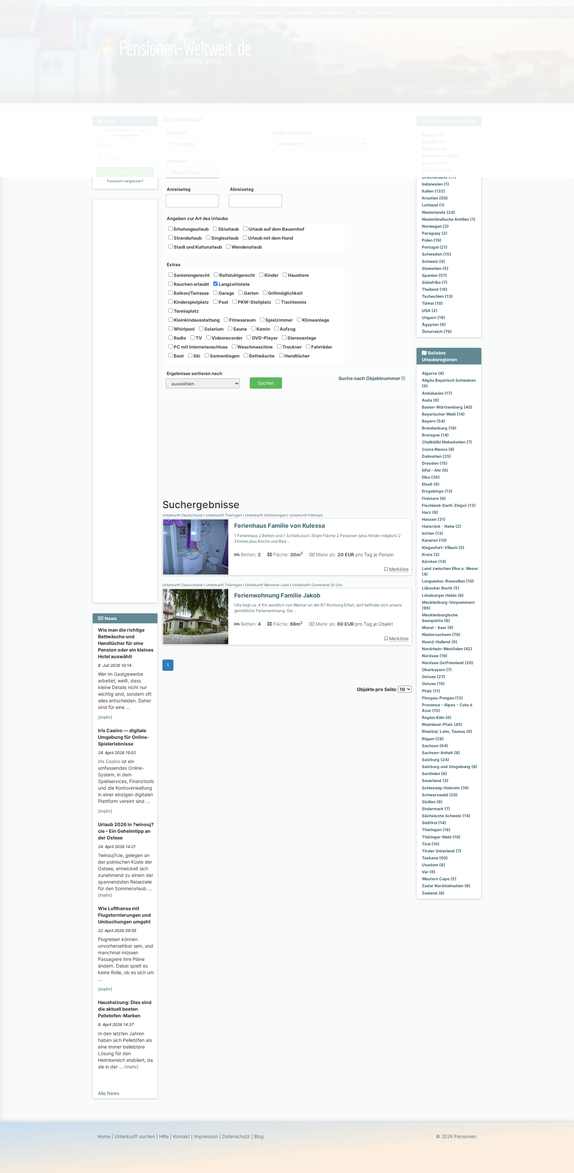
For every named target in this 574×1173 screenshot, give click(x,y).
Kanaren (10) (434, 540)
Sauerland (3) (435, 780)
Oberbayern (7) (437, 669)
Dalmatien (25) (436, 456)
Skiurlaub (228, 229)
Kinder (270, 275)
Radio (179, 338)
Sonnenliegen (224, 355)
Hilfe (164, 1136)
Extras (173, 264)
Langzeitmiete (234, 284)
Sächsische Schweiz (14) (446, 815)
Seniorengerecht (191, 275)
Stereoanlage (301, 338)
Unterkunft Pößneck (305, 515)
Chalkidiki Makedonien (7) (447, 441)
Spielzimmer (278, 320)
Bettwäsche (261, 355)
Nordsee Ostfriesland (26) (447, 662)
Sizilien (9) (432, 801)
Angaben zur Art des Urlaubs (197, 218)
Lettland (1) (433, 204)
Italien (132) (433, 191)
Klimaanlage (315, 320)
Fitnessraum (242, 320)
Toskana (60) (435, 857)
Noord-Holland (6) (439, 641)
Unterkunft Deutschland (183, 515)
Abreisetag (241, 189)
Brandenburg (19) (439, 428)
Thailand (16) (434, 289)
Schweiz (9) (433, 261)
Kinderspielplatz (191, 302)
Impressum (206, 1136)
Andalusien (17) (437, 393)
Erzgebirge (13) (437, 491)
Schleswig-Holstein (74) (445, 787)
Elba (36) (431, 477)
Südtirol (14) (434, 822)
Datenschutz (236, 1136)
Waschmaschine (254, 347)
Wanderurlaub (246, 247)
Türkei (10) (432, 303)
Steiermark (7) (436, 808)
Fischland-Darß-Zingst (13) (449, 505)
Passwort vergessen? (125, 181)
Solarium (213, 329)
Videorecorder (226, 338)
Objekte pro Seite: (377, 689)
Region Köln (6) (436, 717)
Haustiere (298, 275)
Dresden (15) (434, 463)
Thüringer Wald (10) (441, 836)
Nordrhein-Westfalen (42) (447, 648)
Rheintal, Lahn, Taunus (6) (447, 731)
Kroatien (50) (435, 198)
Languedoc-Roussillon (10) (448, 581)
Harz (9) (430, 512)
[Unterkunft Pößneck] (196, 547)
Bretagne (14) (435, 434)
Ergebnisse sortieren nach (194, 373)
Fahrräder (321, 347)
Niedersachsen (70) (441, 634)
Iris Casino (109, 761)
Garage (226, 293)
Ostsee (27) (433, 676)
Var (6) (428, 871)
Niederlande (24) (438, 212)
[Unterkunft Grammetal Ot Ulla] (196, 617)
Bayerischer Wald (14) (443, 414)
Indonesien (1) (435, 184)
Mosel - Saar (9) (437, 627)
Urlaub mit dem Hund (270, 238)
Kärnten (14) (434, 561)
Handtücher (296, 355)
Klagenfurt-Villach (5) (443, 547)
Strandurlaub (187, 238)
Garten (250, 293)
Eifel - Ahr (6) (435, 470)
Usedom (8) (433, 864)
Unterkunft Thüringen (224, 515)
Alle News (108, 1093)
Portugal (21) (434, 247)
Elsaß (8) (430, 484)
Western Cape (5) (439, 878)
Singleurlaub (224, 238)
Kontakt (181, 1136)
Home (104, 1136)
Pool (223, 302)
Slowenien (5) (435, 268)
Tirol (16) (430, 843)
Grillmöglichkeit (285, 293)
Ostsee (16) (433, 683)
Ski (196, 355)
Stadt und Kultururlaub (197, 247)
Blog (259, 1136)
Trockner (291, 347)
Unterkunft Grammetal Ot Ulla (316, 585)
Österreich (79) (437, 331)
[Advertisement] (126, 302)
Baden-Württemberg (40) (447, 407)
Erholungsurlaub (191, 229)
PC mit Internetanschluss (200, 347)
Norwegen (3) (435, 226)
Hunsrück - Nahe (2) (441, 526)
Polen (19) (431, 240)
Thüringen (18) (436, 829)
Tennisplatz (186, 311)
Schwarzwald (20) (440, 794)
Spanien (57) (434, 275)
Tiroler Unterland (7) (441, 850)
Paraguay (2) (434, 233)
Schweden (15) (436, 254)
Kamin (262, 329)
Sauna (239, 329)
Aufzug (287, 329)
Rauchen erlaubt (191, 284)
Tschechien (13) (437, 296)
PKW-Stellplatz (254, 302)
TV (198, 338)
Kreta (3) (430, 554)
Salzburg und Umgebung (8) (449, 766)
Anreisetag (178, 189)
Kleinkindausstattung (196, 320)
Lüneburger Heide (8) (443, 595)
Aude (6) (430, 400)
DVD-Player (264, 338)
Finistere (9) (434, 498)
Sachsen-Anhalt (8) (441, 752)
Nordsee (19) (434, 655)
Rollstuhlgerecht (236, 275)
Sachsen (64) (435, 745)
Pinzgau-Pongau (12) (442, 697)
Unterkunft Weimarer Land (267, 585)
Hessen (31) (433, 519)
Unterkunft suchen (135, 1136)
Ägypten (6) (434, 324)
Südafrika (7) (434, 282)
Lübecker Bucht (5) (440, 588)
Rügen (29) (433, 738)
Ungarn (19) (433, 317)
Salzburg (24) (435, 759)
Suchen (266, 383)
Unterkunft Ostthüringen (265, 515)
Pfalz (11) (431, 690)
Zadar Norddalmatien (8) (446, 885)
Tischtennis (293, 302)
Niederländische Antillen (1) (448, 219)
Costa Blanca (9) (438, 449)
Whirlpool (184, 329)
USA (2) (429, 310)
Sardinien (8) (434, 773)
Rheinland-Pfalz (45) (442, 724)
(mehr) (105, 717)
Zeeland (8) (433, 893)
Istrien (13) (432, 533)
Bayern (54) (433, 421)
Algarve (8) (433, 373)
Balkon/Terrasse (191, 293)
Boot (178, 355)
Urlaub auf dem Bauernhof (275, 229)
